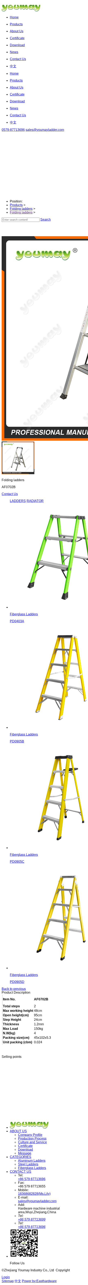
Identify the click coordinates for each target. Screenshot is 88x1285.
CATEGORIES (20, 1157)
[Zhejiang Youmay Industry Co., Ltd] (31, 1127)
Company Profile (30, 1135)
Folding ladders (21, 208)
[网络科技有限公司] (23, 10)
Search (45, 219)
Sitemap (8, 1281)
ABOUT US (18, 1131)
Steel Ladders (28, 1164)
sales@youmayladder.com (45, 129)
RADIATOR (35, 501)
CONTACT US (20, 1171)
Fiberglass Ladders (32, 1168)
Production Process (32, 1138)
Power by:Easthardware (39, 1281)
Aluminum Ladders (31, 1160)
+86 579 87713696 (31, 1179)
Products (16, 205)
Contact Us (10, 494)
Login (6, 1277)
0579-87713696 (13, 129)
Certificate (25, 1146)
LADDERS (18, 501)
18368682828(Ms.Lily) (34, 1193)
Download (25, 1149)
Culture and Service (32, 1142)
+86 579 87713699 (31, 1219)
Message (24, 1153)
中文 (18, 1281)
